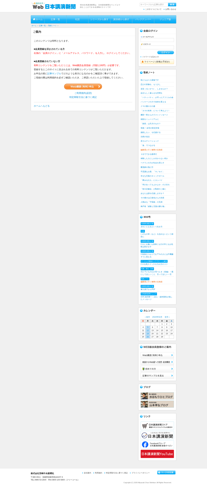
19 (148, 334)
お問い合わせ (170, 9)
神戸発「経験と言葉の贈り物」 (153, 206)
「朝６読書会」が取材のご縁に (153, 189)
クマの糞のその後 (148, 106)
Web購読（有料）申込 (157, 355)
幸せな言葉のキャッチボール (152, 176)
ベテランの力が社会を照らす (152, 163)
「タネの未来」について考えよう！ (155, 111)
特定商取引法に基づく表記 (83, 97)
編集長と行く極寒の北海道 (151, 150)
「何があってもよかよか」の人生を (155, 185)
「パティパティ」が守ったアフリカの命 (157, 97)
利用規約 (98, 473)
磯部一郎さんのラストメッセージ (154, 115)
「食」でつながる (148, 145)
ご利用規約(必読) (83, 93)
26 (148, 337)
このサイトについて (153, 9)
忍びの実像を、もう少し (151, 84)
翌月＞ (167, 317)
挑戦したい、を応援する (151, 132)
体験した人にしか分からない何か (154, 158)
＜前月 (147, 317)
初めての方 (157, 369)
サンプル (157, 376)
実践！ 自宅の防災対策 (150, 128)
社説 (77, 19)
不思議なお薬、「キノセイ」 (152, 172)
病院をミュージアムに (150, 119)
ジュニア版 (165, 19)
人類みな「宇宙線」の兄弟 (151, 202)
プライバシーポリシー (141, 473)
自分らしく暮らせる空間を (151, 93)
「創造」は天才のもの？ (151, 124)
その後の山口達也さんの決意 (152, 198)
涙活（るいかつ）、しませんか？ (154, 89)
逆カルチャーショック (150, 141)
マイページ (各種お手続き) (157, 61)
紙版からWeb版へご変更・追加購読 (157, 362)
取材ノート (52, 25)
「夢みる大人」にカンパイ (151, 180)
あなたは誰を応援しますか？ (152, 193)
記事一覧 (55, 19)
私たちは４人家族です (150, 80)
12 (148, 330)
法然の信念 (145, 137)
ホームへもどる (42, 106)
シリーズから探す (99, 19)
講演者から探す (121, 19)
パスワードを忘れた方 (150, 57)
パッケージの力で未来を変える (153, 102)
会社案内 (87, 473)
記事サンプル (54, 73)
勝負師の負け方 (147, 167)
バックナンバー (143, 19)
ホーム (39, 19)
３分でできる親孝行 (149, 154)
